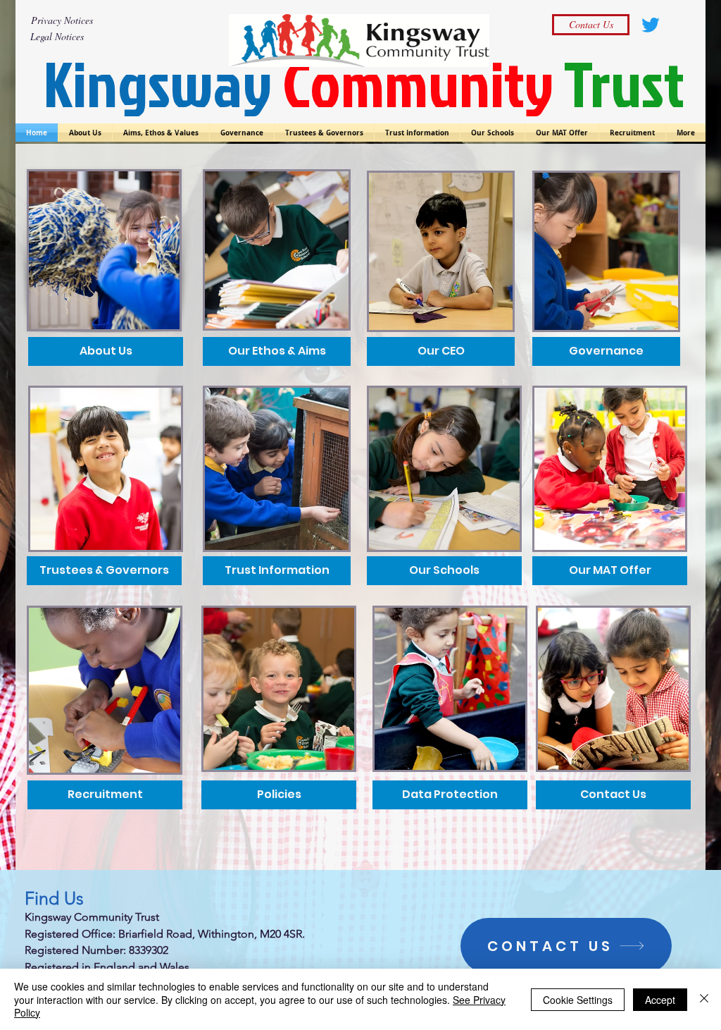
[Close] (704, 999)
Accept (660, 1000)
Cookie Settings (578, 1000)
